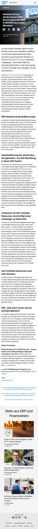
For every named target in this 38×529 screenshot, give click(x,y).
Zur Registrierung (10, 365)
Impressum (29, 523)
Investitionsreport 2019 (8, 229)
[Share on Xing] (18, 30)
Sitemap (20, 526)
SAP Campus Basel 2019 (16, 75)
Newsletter (26, 526)
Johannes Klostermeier (12, 444)
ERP (12, 380)
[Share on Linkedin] (14, 30)
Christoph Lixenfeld (11, 472)
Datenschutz (9, 523)
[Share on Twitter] (9, 30)
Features (6, 7)
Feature (5, 34)
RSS (32, 526)
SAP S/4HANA (19, 60)
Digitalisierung (6, 380)
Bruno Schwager (17, 140)
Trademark (14, 526)
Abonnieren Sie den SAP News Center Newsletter (19, 399)
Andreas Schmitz (14, 34)
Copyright (7, 526)
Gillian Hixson (10, 503)
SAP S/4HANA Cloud (10, 97)
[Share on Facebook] (4, 30)
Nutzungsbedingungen (19, 523)
